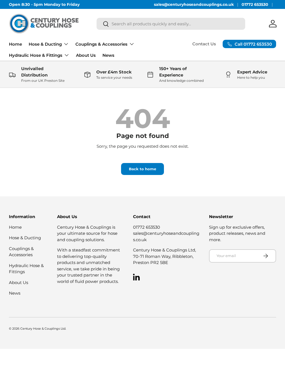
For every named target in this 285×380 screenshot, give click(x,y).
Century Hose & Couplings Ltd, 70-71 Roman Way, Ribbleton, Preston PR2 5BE (164, 256)
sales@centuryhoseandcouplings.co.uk (194, 4)
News (108, 55)
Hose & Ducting (25, 237)
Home (15, 44)
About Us (86, 55)
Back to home (142, 169)
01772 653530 (255, 4)
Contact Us (204, 43)
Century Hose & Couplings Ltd (42, 328)
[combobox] (171, 24)
